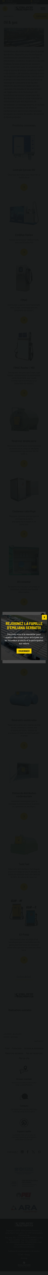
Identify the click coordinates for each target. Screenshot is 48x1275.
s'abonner (24, 651)
